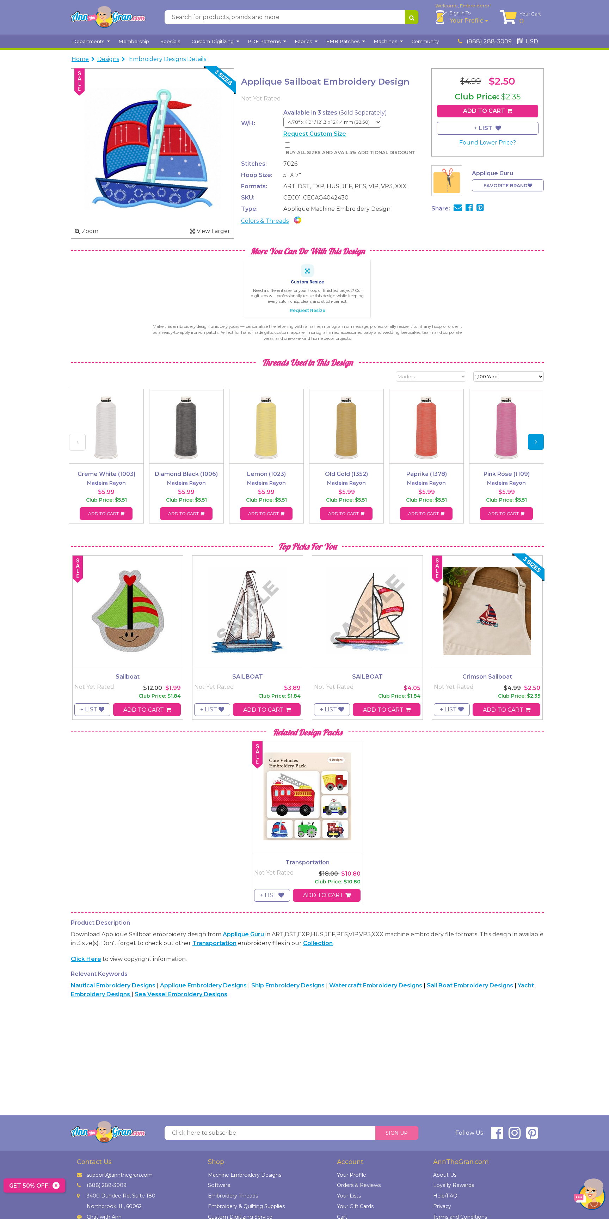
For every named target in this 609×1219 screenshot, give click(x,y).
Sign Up (397, 1133)
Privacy (442, 1206)
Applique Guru (243, 934)
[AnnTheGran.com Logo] (108, 17)
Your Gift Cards (355, 1206)
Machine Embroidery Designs (244, 1175)
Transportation (214, 943)
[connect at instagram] (515, 1136)
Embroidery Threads (233, 1196)
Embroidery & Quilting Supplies (246, 1206)
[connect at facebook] (497, 1136)
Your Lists (349, 1196)
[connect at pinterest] (532, 1136)
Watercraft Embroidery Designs (376, 985)
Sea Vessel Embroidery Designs (181, 994)
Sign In (460, 13)
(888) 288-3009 (488, 41)
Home (80, 59)
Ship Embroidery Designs (288, 985)
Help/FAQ (445, 1196)
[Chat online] (589, 1195)
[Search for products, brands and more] (411, 17)
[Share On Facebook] (469, 208)
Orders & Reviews (359, 1185)
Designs (108, 59)
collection (318, 943)
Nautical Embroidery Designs (114, 985)
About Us (444, 1175)
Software (219, 1185)
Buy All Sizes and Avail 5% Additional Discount (350, 152)
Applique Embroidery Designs (204, 985)
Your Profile (467, 20)
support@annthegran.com (120, 1175)
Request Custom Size (314, 133)
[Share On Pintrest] (480, 208)
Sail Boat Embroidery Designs (471, 985)
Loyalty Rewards (453, 1185)
